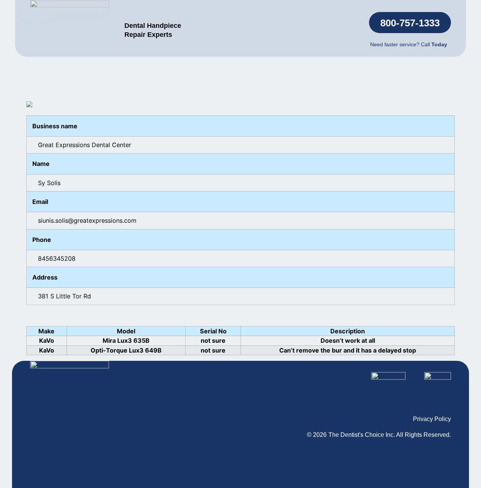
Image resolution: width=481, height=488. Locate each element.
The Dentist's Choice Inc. (361, 435)
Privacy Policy (432, 419)
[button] (410, 22)
